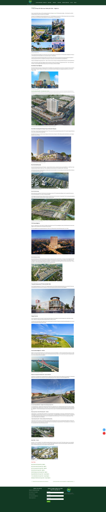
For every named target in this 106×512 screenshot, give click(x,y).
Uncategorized (33, 7)
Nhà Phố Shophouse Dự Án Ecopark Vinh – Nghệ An (39, 472)
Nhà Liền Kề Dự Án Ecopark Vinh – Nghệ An (38, 470)
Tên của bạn (48, 491)
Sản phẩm (49, 2)
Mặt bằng (59, 2)
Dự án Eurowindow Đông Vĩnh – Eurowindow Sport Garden (40, 91)
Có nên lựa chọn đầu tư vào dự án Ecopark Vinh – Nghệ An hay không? (63, 481)
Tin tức (71, 2)
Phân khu (54, 2)
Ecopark (55, 13)
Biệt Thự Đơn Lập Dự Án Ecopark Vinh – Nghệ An (38, 466)
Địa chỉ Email (48, 494)
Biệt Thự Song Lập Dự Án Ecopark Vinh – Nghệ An (39, 468)
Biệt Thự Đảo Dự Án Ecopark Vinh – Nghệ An (38, 464)
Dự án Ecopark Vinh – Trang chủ (41, 2)
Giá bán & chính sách (65, 2)
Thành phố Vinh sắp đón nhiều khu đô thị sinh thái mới (40, 481)
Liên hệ (75, 2)
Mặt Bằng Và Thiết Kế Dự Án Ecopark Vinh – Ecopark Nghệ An (40, 477)
